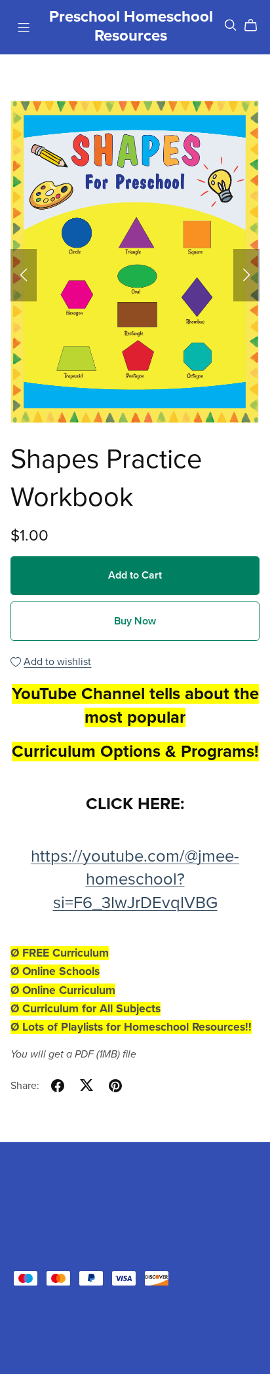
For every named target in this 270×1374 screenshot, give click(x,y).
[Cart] (256, 25)
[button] (23, 275)
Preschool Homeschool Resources (131, 26)
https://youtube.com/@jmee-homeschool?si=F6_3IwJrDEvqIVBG (135, 880)
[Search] (231, 25)
